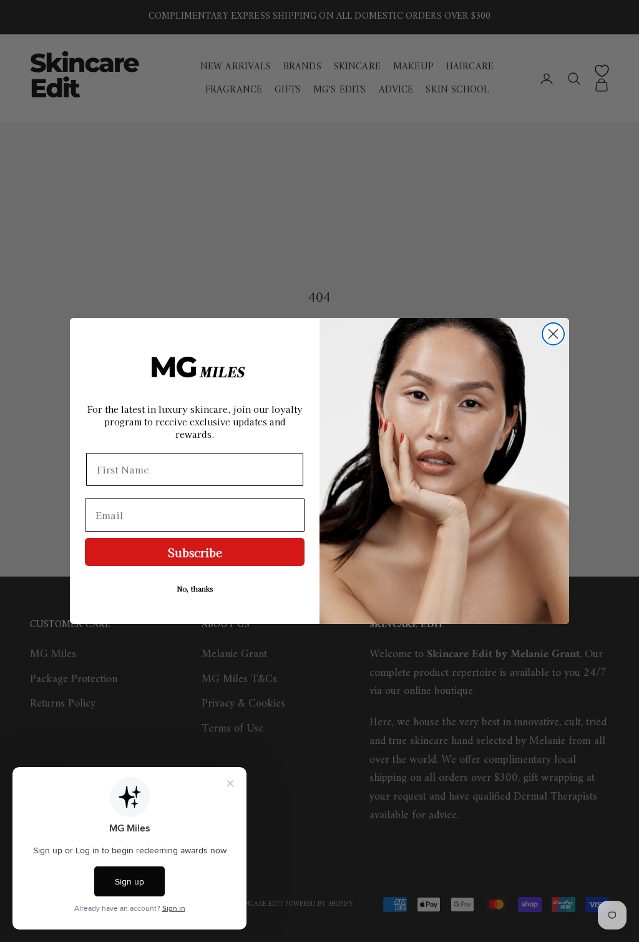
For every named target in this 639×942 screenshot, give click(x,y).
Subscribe (195, 552)
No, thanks (195, 588)
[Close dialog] (553, 334)
